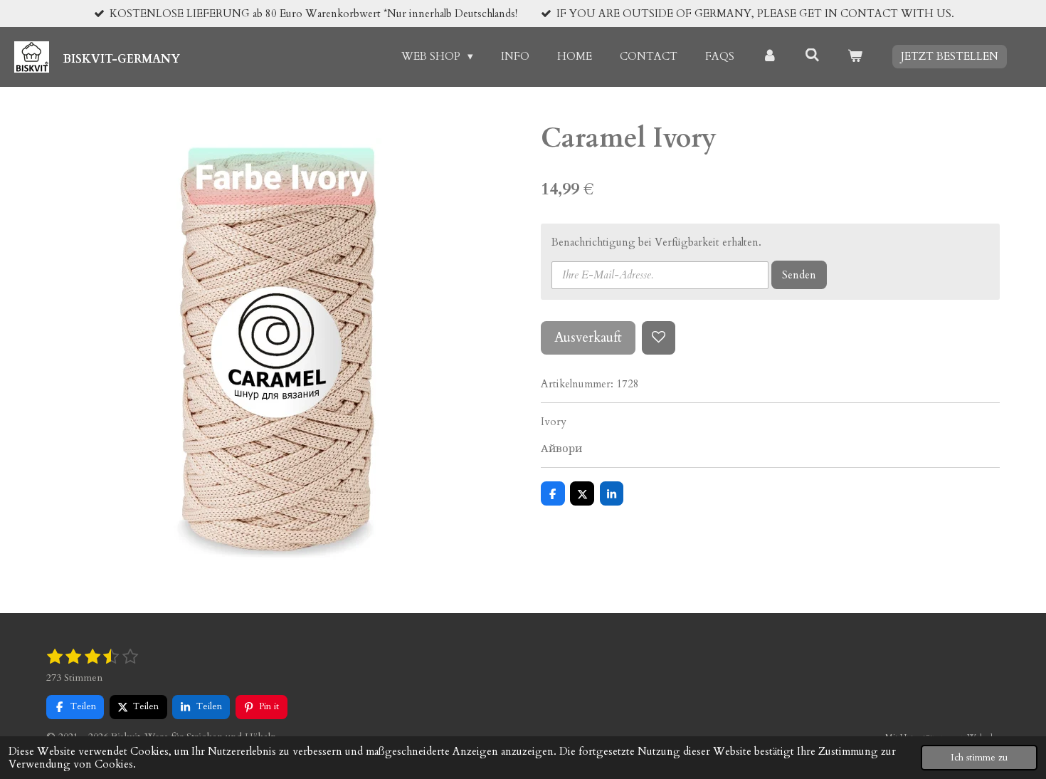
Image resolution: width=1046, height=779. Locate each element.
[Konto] (770, 56)
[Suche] (812, 55)
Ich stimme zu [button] (979, 757)
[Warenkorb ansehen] (855, 56)
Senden (799, 275)
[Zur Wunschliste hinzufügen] (658, 338)
